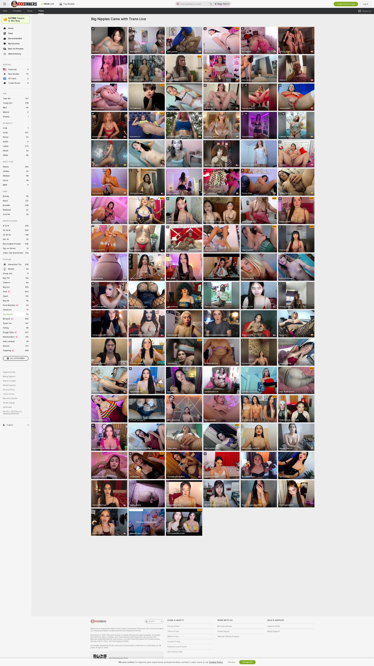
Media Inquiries (9, 385)
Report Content (9, 381)
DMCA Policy (173, 636)
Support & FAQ (9, 372)
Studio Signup (9, 403)
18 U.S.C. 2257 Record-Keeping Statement (12, 413)
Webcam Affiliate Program (228, 636)
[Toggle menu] (4, 4)
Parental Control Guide (176, 647)
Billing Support (9, 377)
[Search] (211, 4)
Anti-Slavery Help (174, 652)
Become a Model (10, 398)
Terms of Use (8, 394)
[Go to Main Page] (24, 4)
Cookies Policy (173, 642)
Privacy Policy (9, 390)
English (152, 621)
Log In (365, 4)
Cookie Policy (216, 662)
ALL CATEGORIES (17, 358)
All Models (7, 407)
